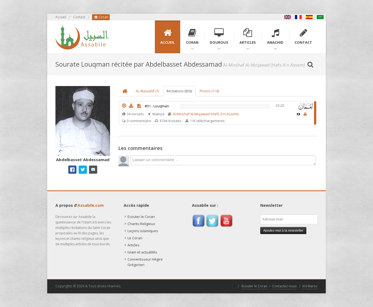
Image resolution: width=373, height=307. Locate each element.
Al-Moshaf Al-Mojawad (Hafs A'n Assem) (205, 113)
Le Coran (135, 237)
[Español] (309, 17)
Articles (134, 245)
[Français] (298, 17)
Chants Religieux (141, 223)
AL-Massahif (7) (147, 91)
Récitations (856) (179, 91)
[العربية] (320, 17)
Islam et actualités (142, 252)
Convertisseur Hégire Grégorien (145, 262)
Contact (79, 17)
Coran (103, 17)
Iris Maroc (310, 286)
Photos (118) (209, 91)
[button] (124, 105)
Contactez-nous (284, 286)
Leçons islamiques (143, 230)
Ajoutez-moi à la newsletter (283, 230)
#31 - (157, 106)
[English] (287, 17)
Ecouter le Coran (141, 216)
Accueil (60, 17)
